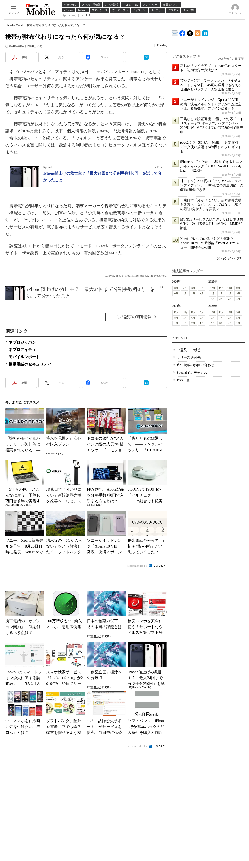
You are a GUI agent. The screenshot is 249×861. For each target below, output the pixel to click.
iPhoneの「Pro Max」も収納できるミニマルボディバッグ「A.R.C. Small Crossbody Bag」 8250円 (211, 166)
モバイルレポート (24, 357)
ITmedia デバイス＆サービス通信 (175, 32)
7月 (185, 288)
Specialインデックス (192, 372)
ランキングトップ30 (229, 258)
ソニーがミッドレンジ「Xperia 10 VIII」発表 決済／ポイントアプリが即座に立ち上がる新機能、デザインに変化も (211, 104)
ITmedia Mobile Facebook (182, 32)
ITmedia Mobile (14, 25)
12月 (212, 288)
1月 (202, 293)
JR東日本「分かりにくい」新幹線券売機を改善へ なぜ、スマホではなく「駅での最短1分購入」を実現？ (210, 204)
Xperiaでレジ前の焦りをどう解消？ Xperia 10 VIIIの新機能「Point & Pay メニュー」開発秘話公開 (211, 243)
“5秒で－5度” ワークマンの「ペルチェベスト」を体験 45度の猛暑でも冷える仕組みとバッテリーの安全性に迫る (210, 85)
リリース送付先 (189, 357)
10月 (229, 288)
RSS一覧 (183, 380)
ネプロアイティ (22, 349)
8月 (176, 288)
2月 (193, 293)
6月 (193, 288)
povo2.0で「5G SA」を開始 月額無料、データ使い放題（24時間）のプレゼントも (211, 147)
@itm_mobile (190, 32)
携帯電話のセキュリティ (30, 364)
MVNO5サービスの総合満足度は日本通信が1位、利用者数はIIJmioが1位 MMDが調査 (211, 224)
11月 (221, 288)
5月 (202, 288)
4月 (176, 293)
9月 (238, 288)
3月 (185, 293)
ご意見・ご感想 (189, 350)
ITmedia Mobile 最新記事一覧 (198, 32)
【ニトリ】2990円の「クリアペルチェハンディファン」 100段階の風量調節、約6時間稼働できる (211, 185)
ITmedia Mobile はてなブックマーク (205, 32)
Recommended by (137, 565)
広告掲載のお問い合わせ (195, 365)
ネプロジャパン (22, 342)
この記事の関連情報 (133, 317)
